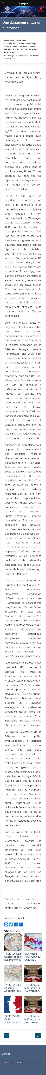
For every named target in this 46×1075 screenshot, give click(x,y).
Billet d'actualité (13, 43)
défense (19, 56)
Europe (33, 43)
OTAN (20, 46)
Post (25, 46)
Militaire (13, 46)
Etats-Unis (25, 43)
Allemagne (11, 56)
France (6, 46)
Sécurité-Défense (11, 52)
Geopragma (21, 40)
